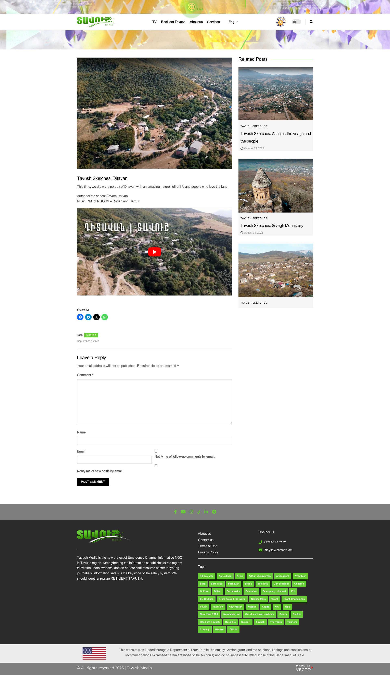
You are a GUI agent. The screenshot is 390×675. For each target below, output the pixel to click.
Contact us (205, 539)
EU (293, 591)
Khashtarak (235, 607)
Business (263, 584)
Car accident (281, 584)
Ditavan (91, 335)
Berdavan (233, 584)
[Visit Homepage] (98, 22)
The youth (276, 622)
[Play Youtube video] (154, 252)
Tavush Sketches (253, 126)
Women (219, 629)
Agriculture (225, 576)
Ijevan (203, 607)
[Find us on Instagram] (191, 512)
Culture (204, 591)
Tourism (292, 622)
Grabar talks (258, 599)
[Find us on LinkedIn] (206, 512)
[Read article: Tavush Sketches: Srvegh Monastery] (275, 186)
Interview (218, 607)
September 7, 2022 (88, 341)
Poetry (283, 614)
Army (240, 576)
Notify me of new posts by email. (100, 471)
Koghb (265, 607)
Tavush (260, 622)
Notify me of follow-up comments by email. (185, 456)
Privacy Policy (208, 552)
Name (81, 432)
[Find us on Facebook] (175, 512)
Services (213, 21)
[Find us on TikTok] (198, 512)
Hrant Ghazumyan (294, 599)
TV (154, 21)
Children (299, 584)
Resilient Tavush (173, 21)
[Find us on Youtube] (183, 512)
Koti (277, 607)
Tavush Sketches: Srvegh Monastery (271, 226)
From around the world (232, 599)
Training (205, 629)
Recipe (297, 614)
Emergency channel (274, 591)
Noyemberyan (231, 614)
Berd (203, 584)
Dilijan (217, 591)
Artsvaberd (282, 576)
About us (196, 21)
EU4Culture (206, 599)
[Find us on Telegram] (214, 512)
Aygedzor (300, 576)
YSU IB (233, 629)
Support (245, 622)
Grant (274, 599)
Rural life (230, 622)
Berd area (217, 584)
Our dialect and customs (259, 614)
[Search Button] (311, 22)
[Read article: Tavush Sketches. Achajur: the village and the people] (275, 94)
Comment (85, 375)
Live (199, 9)
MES (287, 607)
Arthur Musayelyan (260, 576)
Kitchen (252, 607)
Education (251, 591)
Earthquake (233, 591)
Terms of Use (207, 545)
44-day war (206, 576)
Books (248, 584)
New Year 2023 (209, 614)
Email (81, 451)
